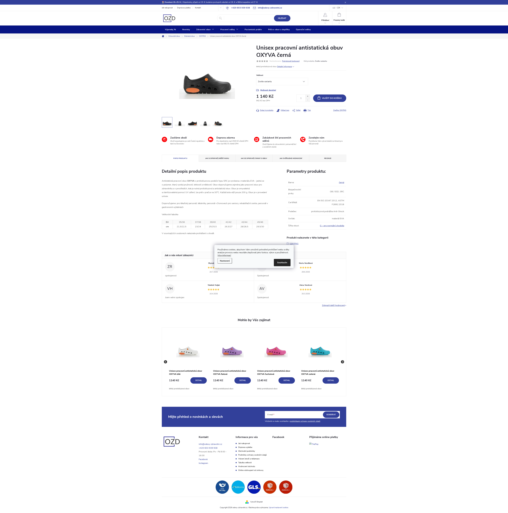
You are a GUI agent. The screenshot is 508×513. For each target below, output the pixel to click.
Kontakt (198, 8)
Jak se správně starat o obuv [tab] (254, 158)
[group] (188, 361)
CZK (338, 8)
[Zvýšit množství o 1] (307, 96)
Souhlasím (282, 262)
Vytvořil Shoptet (256, 502)
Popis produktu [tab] (180, 158)
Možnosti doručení (268, 90)
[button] (188, 383)
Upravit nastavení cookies (278, 507)
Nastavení (225, 260)
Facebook (203, 459)
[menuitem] (170, 30)
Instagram (203, 463)
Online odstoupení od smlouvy (250, 470)
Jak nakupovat (167, 8)
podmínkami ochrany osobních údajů (305, 421)
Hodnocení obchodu (246, 466)
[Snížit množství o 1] (307, 100)
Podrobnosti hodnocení (291, 61)
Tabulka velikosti (245, 463)
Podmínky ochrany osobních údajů (252, 455)
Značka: (339, 110)
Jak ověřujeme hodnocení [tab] (291, 158)
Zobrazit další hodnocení (333, 305)
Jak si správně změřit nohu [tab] (217, 158)
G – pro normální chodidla (332, 225)
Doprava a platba (183, 8)
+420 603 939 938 (208, 448)
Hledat (282, 18)
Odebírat (331, 414)
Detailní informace (284, 66)
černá (341, 182)
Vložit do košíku (332, 98)
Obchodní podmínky (246, 451)
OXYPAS (294, 243)
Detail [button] (198, 380)
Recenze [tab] (327, 158)
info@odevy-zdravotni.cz (210, 444)
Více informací (224, 255)
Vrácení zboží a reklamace (248, 459)
